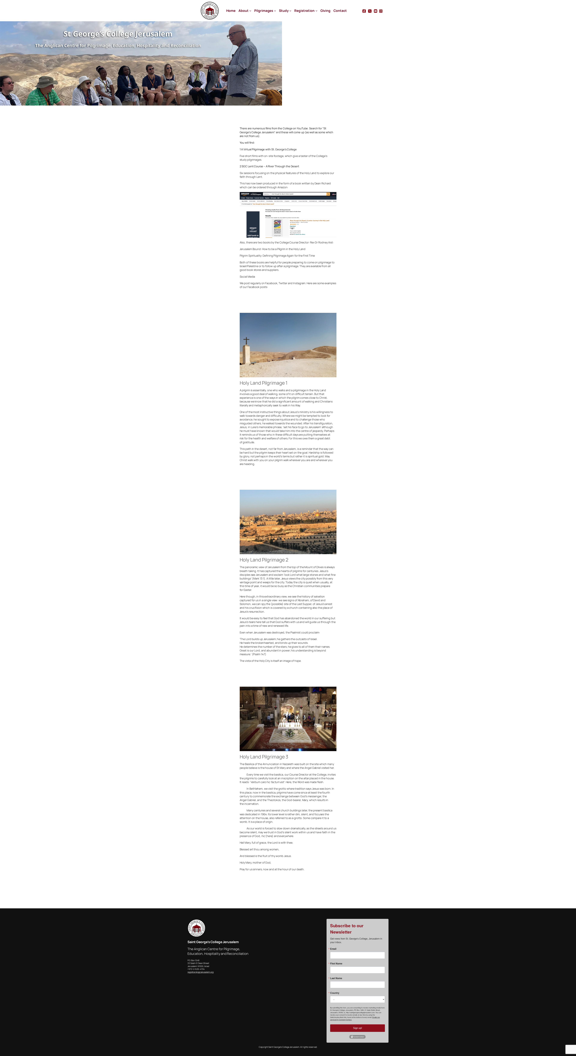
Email (333, 949)
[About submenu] (250, 11)
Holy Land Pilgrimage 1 (264, 383)
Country (334, 993)
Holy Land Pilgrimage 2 (264, 559)
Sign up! (357, 1028)
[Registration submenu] (316, 11)
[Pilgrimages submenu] (275, 11)
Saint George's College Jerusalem (213, 942)
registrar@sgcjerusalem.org (200, 972)
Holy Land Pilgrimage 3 (264, 756)
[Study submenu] (290, 11)
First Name (336, 963)
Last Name (336, 978)
